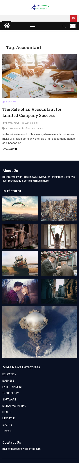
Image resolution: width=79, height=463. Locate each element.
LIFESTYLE (8, 418)
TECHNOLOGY (10, 393)
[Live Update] (73, 18)
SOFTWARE (9, 399)
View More (9, 149)
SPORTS (7, 424)
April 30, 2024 (32, 123)
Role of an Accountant (31, 128)
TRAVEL (7, 431)
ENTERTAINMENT (12, 386)
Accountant (12, 128)
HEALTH (7, 412)
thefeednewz (12, 123)
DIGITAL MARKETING (14, 405)
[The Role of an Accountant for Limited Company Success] (39, 76)
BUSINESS (11, 102)
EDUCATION (9, 374)
